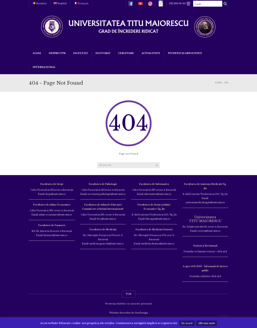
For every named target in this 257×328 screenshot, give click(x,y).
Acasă (37, 53)
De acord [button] (186, 323)
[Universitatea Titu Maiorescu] (128, 26)
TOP (128, 294)
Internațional (44, 67)
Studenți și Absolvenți (185, 53)
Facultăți (80, 53)
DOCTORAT (102, 53)
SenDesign (141, 312)
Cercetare (126, 53)
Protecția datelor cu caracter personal (128, 303)
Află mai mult (206, 323)
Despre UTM (57, 53)
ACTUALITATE (151, 53)
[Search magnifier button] (225, 4)
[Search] (157, 165)
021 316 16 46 (177, 3)
